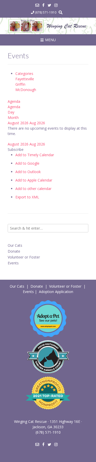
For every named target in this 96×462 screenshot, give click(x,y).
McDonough (25, 89)
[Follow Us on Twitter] (49, 5)
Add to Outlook (28, 171)
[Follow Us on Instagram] (56, 5)
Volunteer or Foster (24, 257)
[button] (16, 149)
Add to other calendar (33, 188)
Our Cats (15, 245)
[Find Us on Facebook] (43, 5)
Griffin (20, 84)
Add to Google (27, 163)
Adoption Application (56, 291)
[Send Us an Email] (37, 5)
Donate (14, 251)
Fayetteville (24, 78)
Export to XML (27, 197)
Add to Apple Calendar (33, 180)
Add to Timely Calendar (34, 154)
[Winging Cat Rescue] (48, 26)
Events (13, 263)
